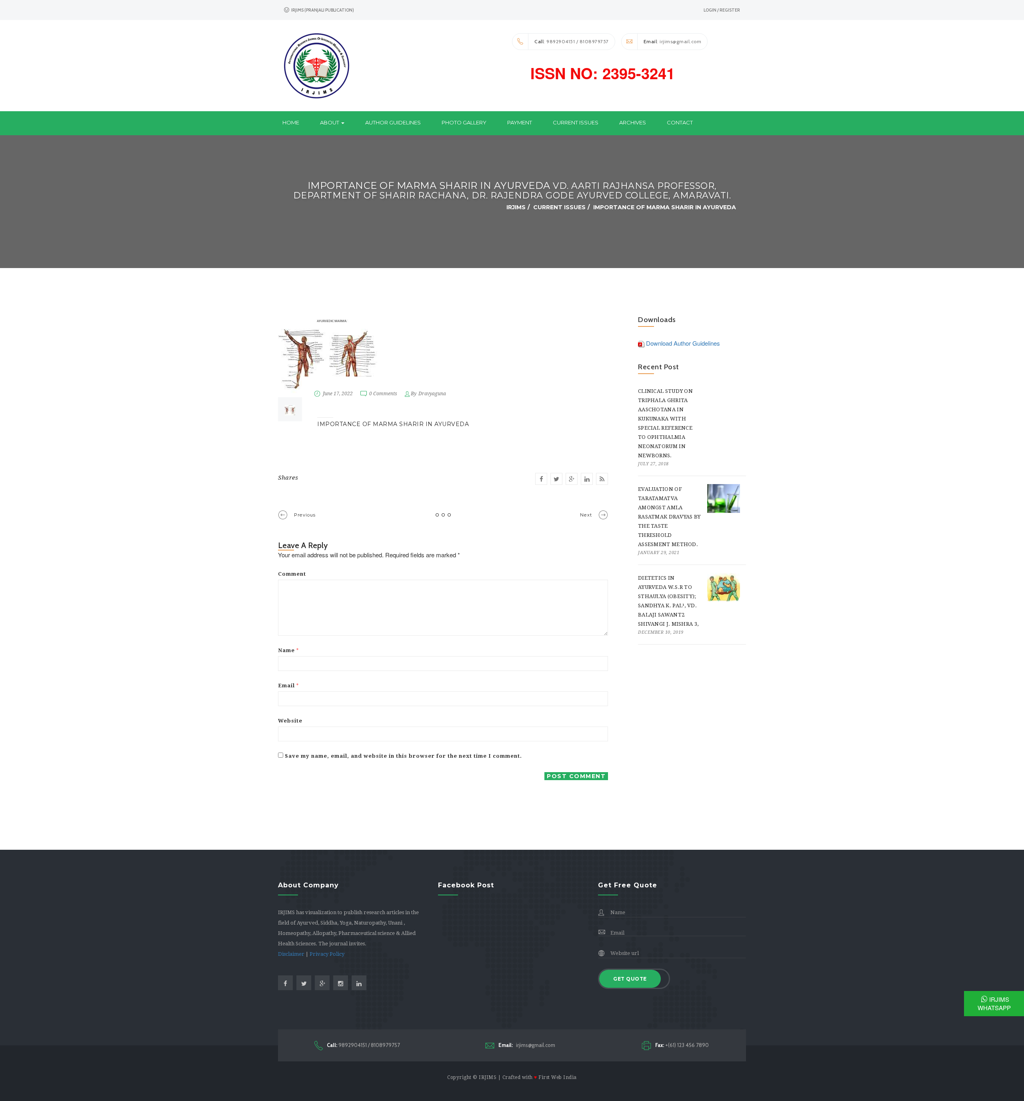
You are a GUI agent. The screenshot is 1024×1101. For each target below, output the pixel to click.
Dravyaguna (432, 393)
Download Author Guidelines (683, 343)
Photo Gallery (464, 122)
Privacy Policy (327, 954)
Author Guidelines (393, 122)
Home (290, 122)
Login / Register (722, 10)
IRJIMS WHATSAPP (994, 1003)
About (330, 122)
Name (288, 650)
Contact (680, 122)
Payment (519, 122)
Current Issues (575, 122)
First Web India (557, 1077)
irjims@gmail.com (526, 1045)
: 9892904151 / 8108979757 (571, 41)
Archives (632, 122)
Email (288, 685)
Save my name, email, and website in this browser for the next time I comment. (403, 756)
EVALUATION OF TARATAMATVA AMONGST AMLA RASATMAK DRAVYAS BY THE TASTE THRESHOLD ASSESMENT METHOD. (669, 516)
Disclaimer (291, 954)
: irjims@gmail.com (673, 41)
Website (290, 720)
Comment (292, 574)
